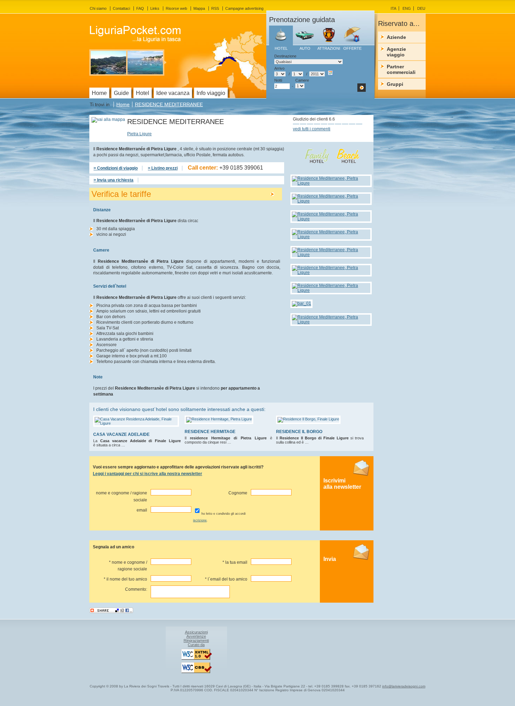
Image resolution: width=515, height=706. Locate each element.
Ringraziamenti (196, 640)
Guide (121, 93)
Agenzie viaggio (396, 51)
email (142, 510)
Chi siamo (98, 8)
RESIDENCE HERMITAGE (210, 431)
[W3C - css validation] (196, 672)
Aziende (396, 37)
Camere (302, 80)
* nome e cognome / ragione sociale (128, 565)
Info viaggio (211, 93)
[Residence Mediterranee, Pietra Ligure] (331, 183)
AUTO (305, 48)
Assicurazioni (196, 632)
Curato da (196, 645)
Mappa (199, 8)
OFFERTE (352, 48)
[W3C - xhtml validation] (196, 658)
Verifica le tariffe (121, 194)
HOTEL (281, 48)
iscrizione (200, 520)
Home (123, 104)
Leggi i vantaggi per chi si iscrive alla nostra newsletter (147, 473)
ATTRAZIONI (328, 48)
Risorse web (176, 8)
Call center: (225, 168)
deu (421, 8)
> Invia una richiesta (113, 180)
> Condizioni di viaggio (116, 168)
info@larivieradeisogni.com (403, 686)
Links (154, 8)
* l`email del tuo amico (226, 579)
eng (407, 8)
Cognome (237, 493)
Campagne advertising (244, 8)
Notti (278, 80)
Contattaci (121, 8)
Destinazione (285, 56)
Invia (329, 559)
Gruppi (395, 84)
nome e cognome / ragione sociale (121, 496)
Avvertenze (196, 636)
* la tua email (234, 562)
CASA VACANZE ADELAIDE (121, 434)
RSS (215, 8)
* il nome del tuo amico (125, 579)
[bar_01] (302, 303)
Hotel (142, 93)
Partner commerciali (401, 69)
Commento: (136, 589)
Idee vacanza (173, 93)
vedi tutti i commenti (311, 128)
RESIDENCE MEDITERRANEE (169, 104)
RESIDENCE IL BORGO (299, 431)
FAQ (140, 8)
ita (393, 8)
